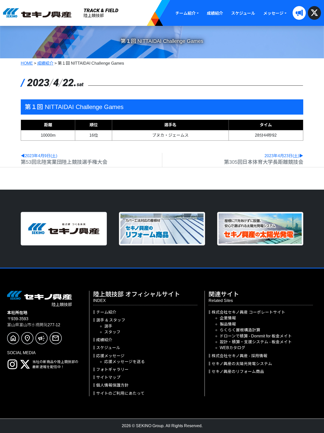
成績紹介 (215, 13)
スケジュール (243, 13)
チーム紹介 (185, 13)
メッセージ (273, 13)
